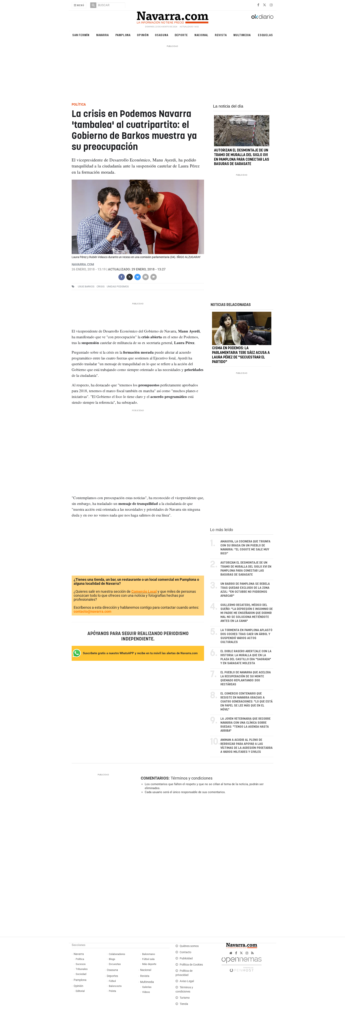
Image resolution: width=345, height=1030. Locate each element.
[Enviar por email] (145, 276)
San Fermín (80, 35)
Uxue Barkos (86, 286)
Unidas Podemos (118, 286)
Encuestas (115, 964)
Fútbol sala (148, 959)
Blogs (112, 959)
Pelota (112, 990)
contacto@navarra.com (92, 611)
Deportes (112, 976)
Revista (221, 35)
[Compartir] (121, 276)
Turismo (185, 997)
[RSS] (252, 953)
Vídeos (146, 991)
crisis (101, 286)
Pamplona (123, 35)
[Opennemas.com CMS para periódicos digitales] (242, 963)
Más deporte (149, 964)
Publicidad (186, 958)
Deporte (181, 35)
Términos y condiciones (191, 778)
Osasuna (161, 35)
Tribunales (82, 969)
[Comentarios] (153, 276)
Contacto (185, 952)
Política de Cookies (191, 964)
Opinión (143, 35)
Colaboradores (117, 954)
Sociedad (81, 974)
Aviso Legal (187, 981)
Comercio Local (144, 591)
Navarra (102, 35)
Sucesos (81, 964)
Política (80, 959)
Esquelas (265, 35)
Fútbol (112, 981)
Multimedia (242, 35)
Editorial (80, 990)
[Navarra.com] (172, 16)
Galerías (147, 986)
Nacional (201, 35)
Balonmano (148, 954)
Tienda (184, 1004)
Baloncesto (115, 985)
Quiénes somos (189, 946)
